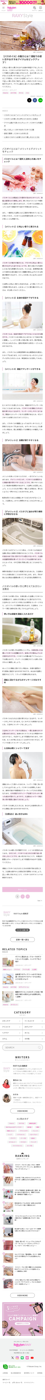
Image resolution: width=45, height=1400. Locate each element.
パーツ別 (23, 1138)
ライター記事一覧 (22, 930)
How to (5, 93)
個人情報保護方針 (16, 1373)
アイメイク (6, 1027)
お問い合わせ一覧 (17, 1382)
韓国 (37, 1127)
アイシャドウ (24, 1131)
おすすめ (13, 93)
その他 (27, 1039)
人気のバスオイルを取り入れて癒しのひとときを (22, 137)
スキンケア (6, 1021)
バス (27, 93)
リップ (10, 1134)
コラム (4, 1039)
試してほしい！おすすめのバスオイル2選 (19, 129)
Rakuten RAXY (12, 9)
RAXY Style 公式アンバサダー (14, 1127)
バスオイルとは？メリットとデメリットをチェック (22, 115)
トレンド (35, 1131)
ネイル (27, 1033)
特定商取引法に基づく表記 (21, 1353)
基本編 (29, 1127)
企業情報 (5, 1373)
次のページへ (22, 889)
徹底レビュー (7, 969)
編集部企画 (32, 1123)
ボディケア (13, 90)
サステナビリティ (29, 1382)
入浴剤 (34, 969)
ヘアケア (5, 1033)
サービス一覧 (6, 1382)
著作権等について (29, 1373)
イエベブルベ (33, 1134)
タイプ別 (29, 1146)
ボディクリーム (24, 987)
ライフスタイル (17, 1146)
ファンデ (33, 1142)
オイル (21, 93)
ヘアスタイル (20, 1134)
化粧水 (33, 1138)
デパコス (17, 969)
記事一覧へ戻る (22, 939)
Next (40, 901)
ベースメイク (29, 1021)
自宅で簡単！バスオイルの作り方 (16, 133)
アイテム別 (26, 969)
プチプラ (12, 1138)
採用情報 (39, 1373)
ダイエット (14, 1004)
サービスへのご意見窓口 (27, 1350)
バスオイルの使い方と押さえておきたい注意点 (21, 119)
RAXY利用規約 (13, 1350)
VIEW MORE (22, 1111)
